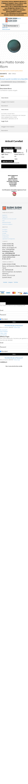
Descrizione (4, 98)
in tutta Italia (13, 183)
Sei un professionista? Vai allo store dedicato (13, 81)
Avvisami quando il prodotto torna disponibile (14, 79)
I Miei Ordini (3, 333)
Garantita (13, 186)
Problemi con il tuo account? (9, 219)
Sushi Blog (4, 231)
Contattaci (3, 335)
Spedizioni (4, 215)
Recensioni (4, 106)
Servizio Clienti (12, 178)
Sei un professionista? (10, 26)
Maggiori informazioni (7, 102)
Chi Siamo (4, 229)
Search (19, 18)
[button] (1, 150)
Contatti (4, 233)
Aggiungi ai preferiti (5, 85)
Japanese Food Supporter (8, 239)
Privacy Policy (5, 235)
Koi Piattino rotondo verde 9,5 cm (19, 154)
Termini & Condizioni (7, 224)
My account (3, 330)
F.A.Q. (3, 220)
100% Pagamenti (13, 175)
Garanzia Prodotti (6, 222)
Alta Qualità (12, 184)
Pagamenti (4, 217)
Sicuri (13, 177)
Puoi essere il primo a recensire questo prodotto (11, 70)
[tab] (14, 98)
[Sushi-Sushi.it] (11, 20)
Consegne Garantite (13, 181)
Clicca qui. (17, 327)
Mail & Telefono (13, 180)
